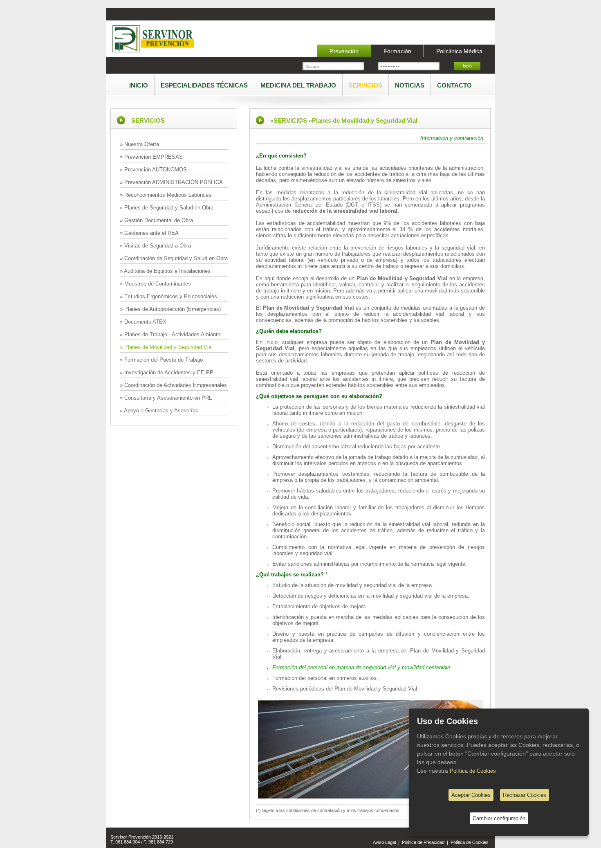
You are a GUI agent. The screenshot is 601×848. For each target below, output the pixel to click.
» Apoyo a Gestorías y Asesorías (159, 410)
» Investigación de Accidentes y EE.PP (166, 372)
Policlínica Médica (459, 51)
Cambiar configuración (499, 818)
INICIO (138, 85)
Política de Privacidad (423, 842)
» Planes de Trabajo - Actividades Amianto (170, 334)
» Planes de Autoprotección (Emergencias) (170, 309)
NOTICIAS (409, 85)
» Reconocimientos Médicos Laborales (165, 195)
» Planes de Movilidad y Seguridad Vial (166, 347)
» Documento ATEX (143, 322)
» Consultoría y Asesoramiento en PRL (166, 398)
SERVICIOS (365, 85)
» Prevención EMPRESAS (151, 157)
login (467, 65)
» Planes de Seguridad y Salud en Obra (166, 208)
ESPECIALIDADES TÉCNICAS (204, 85)
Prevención (344, 51)
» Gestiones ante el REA (149, 233)
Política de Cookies (470, 842)
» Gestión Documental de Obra (156, 220)
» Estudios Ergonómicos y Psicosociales (168, 296)
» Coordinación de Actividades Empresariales (173, 385)
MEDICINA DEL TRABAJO (298, 85)
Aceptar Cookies (471, 795)
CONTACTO (454, 85)
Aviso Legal (384, 842)
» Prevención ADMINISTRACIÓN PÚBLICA (171, 182)
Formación (397, 51)
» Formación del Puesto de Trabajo (161, 360)
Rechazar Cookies (524, 795)
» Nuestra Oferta (139, 144)
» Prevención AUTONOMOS (153, 169)
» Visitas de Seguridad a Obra (155, 246)
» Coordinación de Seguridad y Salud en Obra (174, 258)
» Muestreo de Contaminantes (155, 284)
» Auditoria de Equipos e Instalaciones (165, 271)
